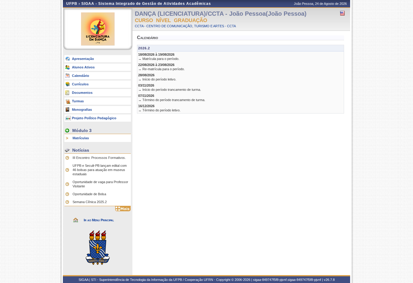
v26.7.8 (329, 279)
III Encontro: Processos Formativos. (99, 158)
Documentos (82, 92)
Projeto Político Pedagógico (94, 118)
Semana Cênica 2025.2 (90, 202)
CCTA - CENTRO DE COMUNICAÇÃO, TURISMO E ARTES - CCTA (185, 26)
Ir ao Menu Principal (99, 220)
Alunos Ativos (83, 67)
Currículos (80, 84)
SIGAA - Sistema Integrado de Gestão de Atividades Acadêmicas (146, 4)
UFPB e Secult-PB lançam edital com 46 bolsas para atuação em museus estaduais (100, 170)
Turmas (78, 101)
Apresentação (83, 59)
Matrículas (81, 138)
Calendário (80, 75)
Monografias (82, 109)
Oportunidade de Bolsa (89, 194)
